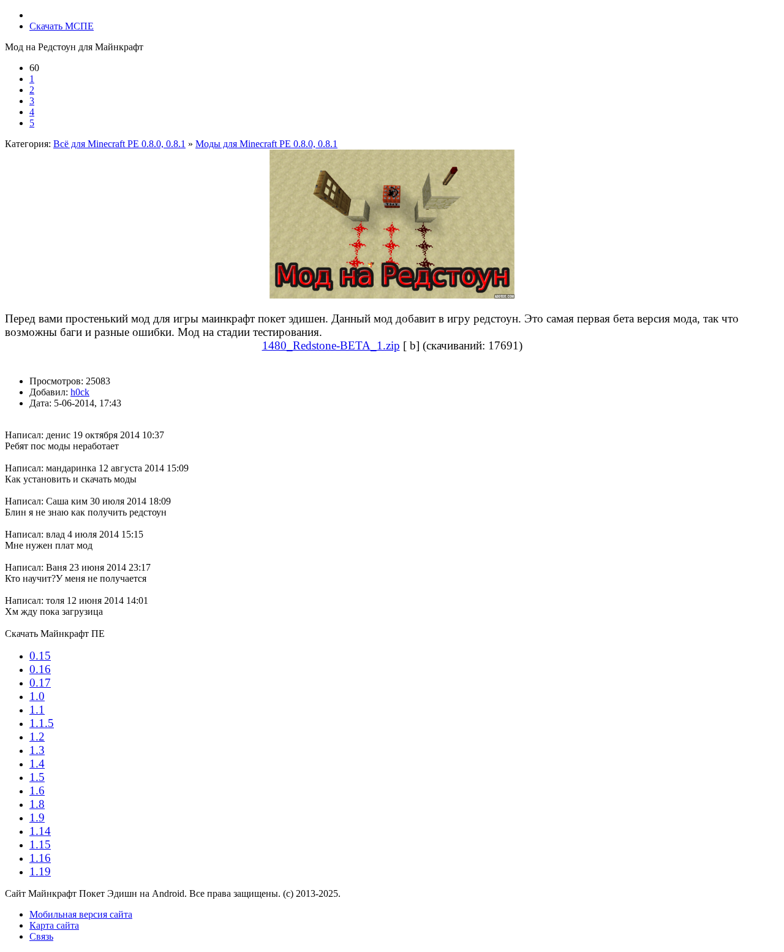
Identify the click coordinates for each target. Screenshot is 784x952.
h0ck (79, 392)
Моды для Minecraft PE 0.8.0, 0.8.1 (266, 144)
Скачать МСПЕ (61, 26)
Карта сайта (54, 925)
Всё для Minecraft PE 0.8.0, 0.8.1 (119, 144)
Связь (41, 936)
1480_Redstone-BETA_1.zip (331, 345)
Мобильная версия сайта (80, 914)
